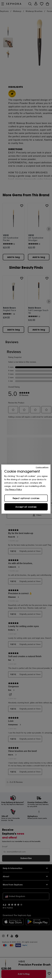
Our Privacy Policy (13, 489)
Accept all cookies (25, 506)
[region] (26, 489)
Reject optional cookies (26, 498)
